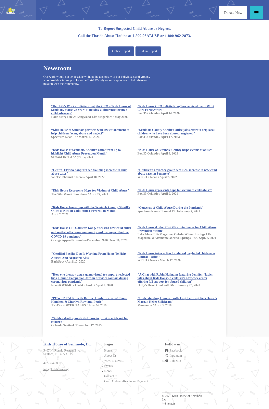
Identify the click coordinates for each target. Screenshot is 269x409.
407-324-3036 (52, 363)
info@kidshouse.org (56, 369)
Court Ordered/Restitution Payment (126, 381)
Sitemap (170, 403)
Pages (108, 344)
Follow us (173, 344)
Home (108, 350)
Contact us (110, 376)
